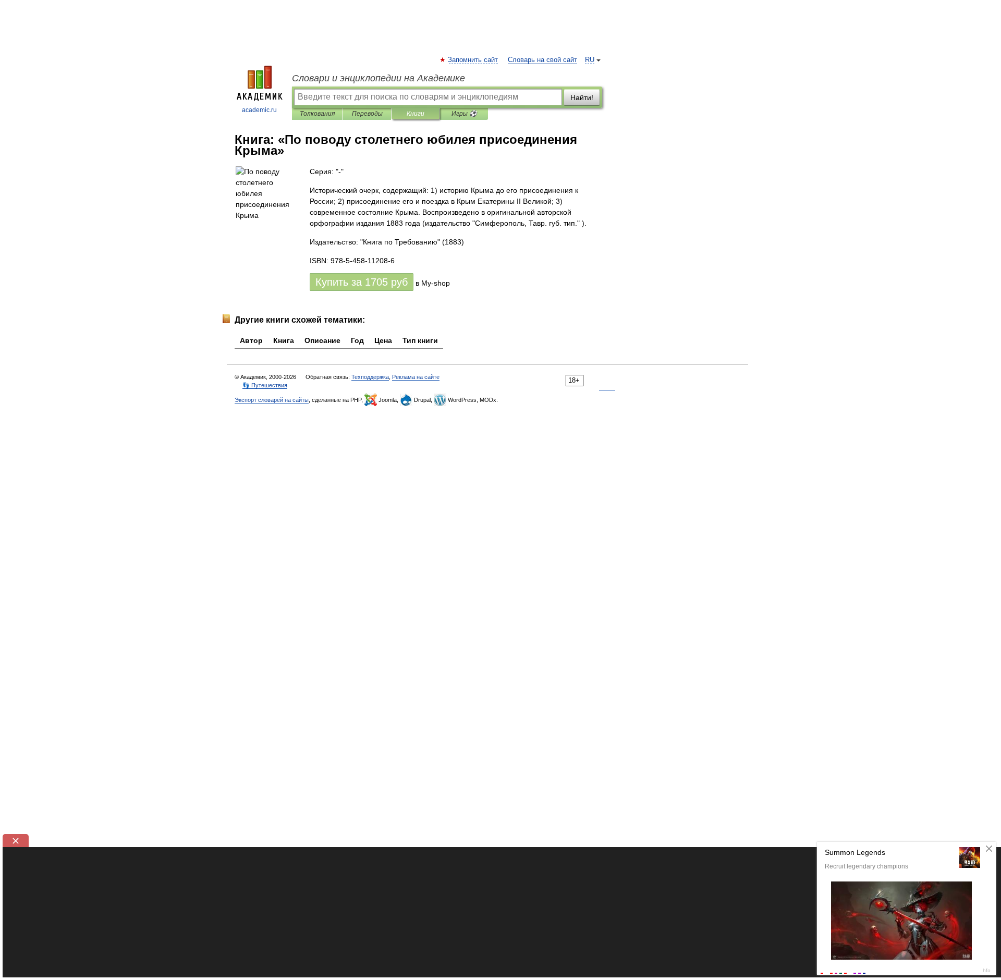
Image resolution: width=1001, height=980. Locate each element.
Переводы (367, 113)
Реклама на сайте (416, 377)
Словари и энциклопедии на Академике (378, 78)
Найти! (581, 97)
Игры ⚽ (464, 113)
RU (589, 60)
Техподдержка (370, 377)
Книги (415, 113)
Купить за (361, 282)
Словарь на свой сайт (542, 60)
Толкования (317, 113)
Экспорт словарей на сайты (272, 400)
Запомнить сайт (473, 60)
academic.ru (259, 110)
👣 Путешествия (264, 385)
